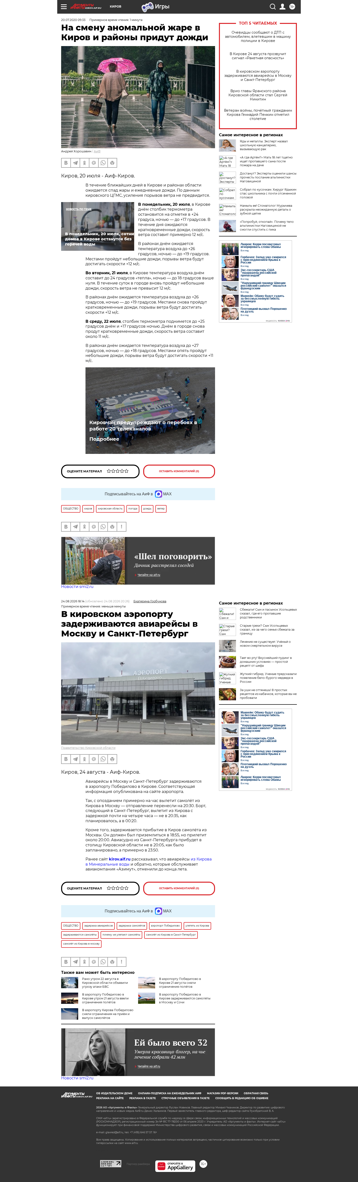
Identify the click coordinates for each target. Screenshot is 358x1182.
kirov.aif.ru (120, 859)
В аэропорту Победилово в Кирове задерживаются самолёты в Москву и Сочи (184, 998)
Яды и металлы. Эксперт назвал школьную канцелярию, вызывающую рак (264, 145)
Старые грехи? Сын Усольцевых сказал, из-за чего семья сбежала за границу (267, 629)
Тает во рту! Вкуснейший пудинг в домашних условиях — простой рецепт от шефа (266, 661)
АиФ (97, 151)
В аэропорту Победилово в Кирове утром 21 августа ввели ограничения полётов (105, 998)
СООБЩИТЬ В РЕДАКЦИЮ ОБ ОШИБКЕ (241, 1098)
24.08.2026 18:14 (73, 601)
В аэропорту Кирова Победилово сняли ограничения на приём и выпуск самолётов (107, 1014)
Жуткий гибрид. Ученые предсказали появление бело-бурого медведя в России (268, 678)
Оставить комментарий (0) (179, 471)
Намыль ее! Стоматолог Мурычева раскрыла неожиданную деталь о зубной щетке (266, 209)
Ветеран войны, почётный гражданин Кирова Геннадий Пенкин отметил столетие (258, 114)
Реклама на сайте (110, 1098)
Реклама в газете (142, 1098)
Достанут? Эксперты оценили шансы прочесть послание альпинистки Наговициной (268, 177)
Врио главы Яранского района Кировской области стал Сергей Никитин (257, 95)
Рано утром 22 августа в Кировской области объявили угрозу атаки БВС (105, 982)
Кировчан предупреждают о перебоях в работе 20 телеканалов (143, 426)
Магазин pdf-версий (222, 1093)
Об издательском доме (114, 1093)
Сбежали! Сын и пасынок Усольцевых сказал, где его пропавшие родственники (268, 613)
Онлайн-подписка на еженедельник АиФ (169, 1093)
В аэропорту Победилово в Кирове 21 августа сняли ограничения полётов (180, 982)
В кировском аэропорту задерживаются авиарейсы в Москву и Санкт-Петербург (258, 75)
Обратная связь (256, 1093)
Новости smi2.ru (77, 586)
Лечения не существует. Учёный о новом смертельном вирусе (265, 643)
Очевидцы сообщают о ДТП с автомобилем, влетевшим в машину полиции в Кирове (258, 36)
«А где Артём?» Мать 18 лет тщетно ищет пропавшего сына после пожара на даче (266, 161)
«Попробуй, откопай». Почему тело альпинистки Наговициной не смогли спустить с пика (267, 225)
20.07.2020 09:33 (73, 20)
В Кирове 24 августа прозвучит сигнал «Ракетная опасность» (258, 56)
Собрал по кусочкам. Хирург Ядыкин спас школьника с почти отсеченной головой (268, 193)
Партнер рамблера (138, 1163)
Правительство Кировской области (88, 748)
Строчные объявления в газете (185, 1098)
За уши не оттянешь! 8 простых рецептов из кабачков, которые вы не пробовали (268, 694)
